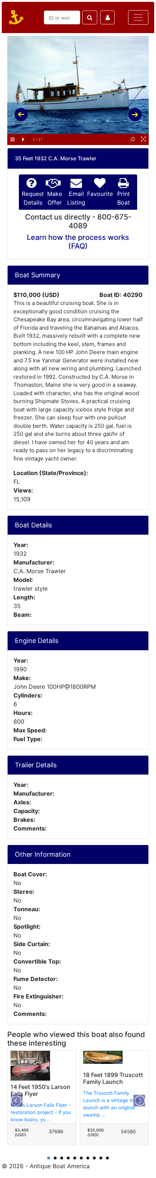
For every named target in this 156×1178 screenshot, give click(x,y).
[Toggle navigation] (138, 17)
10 (107, 1158)
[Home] (15, 17)
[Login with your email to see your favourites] (107, 17)
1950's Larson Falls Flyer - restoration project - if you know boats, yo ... (41, 1112)
